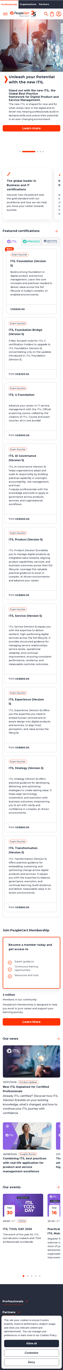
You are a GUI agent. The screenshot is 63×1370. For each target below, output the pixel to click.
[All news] (58, 1039)
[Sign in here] (59, 14)
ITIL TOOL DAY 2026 (17, 1229)
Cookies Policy (48, 1335)
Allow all (31, 1343)
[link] (56, 231)
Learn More (32, 1022)
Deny (31, 1362)
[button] (20, 151)
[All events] (58, 1187)
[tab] (12, 241)
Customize (31, 1352)
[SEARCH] (46, 14)
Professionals (9, 4)
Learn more (31, 118)
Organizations (28, 4)
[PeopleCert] (23, 14)
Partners (44, 4)
